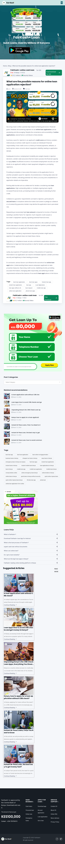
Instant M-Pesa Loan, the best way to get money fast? (18, 765)
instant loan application (15, 285)
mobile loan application (36, 469)
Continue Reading (9, 605)
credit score (40, 140)
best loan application (19, 282)
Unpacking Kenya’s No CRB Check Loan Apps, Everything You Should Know (18, 664)
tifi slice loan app (31, 480)
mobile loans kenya (51, 469)
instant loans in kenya (11, 465)
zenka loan (43, 480)
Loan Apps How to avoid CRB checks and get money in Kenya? (18, 628)
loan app (41, 273)
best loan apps (33, 282)
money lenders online (11, 472)
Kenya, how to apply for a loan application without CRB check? (18, 697)
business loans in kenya (12, 458)
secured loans (11, 201)
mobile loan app (41, 288)
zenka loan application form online (15, 483)
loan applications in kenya (47, 465)
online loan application (44, 129)
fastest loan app (46, 282)
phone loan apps (30, 291)
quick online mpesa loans (51, 476)
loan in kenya (9, 469)
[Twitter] (60, 838)
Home (5, 66)
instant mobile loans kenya (28, 465)
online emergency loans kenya (29, 472)
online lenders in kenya (48, 472)
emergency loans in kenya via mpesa (15, 462)
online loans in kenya (11, 476)
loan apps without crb (15, 288)
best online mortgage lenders (40, 454)
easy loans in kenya (47, 458)
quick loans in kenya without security (30, 476)
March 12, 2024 (17, 397)
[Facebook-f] (57, 838)
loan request (28, 288)
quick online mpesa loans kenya (14, 480)
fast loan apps (33, 462)
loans (14, 161)
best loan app (9, 454)
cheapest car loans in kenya (30, 458)
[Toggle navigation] (62, 2)
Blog (9, 66)
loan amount (31, 212)
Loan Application (40, 285)
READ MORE (56, 570)
